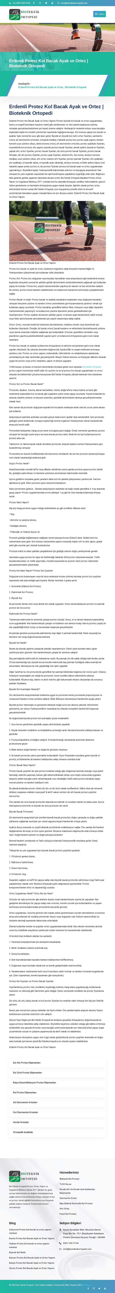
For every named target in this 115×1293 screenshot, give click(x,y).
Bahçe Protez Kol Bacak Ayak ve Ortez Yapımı (31, 1263)
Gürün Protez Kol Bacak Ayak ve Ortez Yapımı (31, 1268)
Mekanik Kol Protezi (69, 1179)
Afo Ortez (64, 1208)
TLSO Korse (65, 1184)
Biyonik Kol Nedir (17, 1252)
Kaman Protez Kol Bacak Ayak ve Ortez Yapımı (32, 1257)
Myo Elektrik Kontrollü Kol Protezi (76, 1203)
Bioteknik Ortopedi (92, 367)
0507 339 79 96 (71, 1243)
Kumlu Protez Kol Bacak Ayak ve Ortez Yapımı (31, 1238)
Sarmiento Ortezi (68, 1198)
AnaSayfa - (24, 83)
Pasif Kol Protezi (68, 1214)
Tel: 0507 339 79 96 (21, 3)
